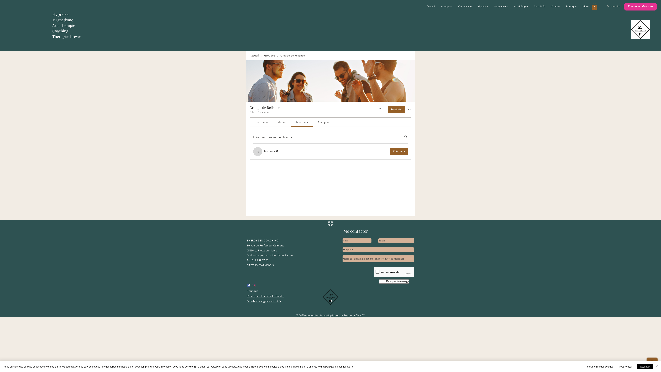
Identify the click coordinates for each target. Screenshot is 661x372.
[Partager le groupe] (409, 109)
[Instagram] (253, 285)
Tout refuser (625, 366)
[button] (594, 6)
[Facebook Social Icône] (248, 285)
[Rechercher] (380, 109)
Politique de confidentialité (265, 296)
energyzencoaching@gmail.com (273, 255)
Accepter (645, 366)
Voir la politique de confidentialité (336, 366)
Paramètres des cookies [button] (600, 366)
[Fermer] (657, 366)
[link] (261, 122)
